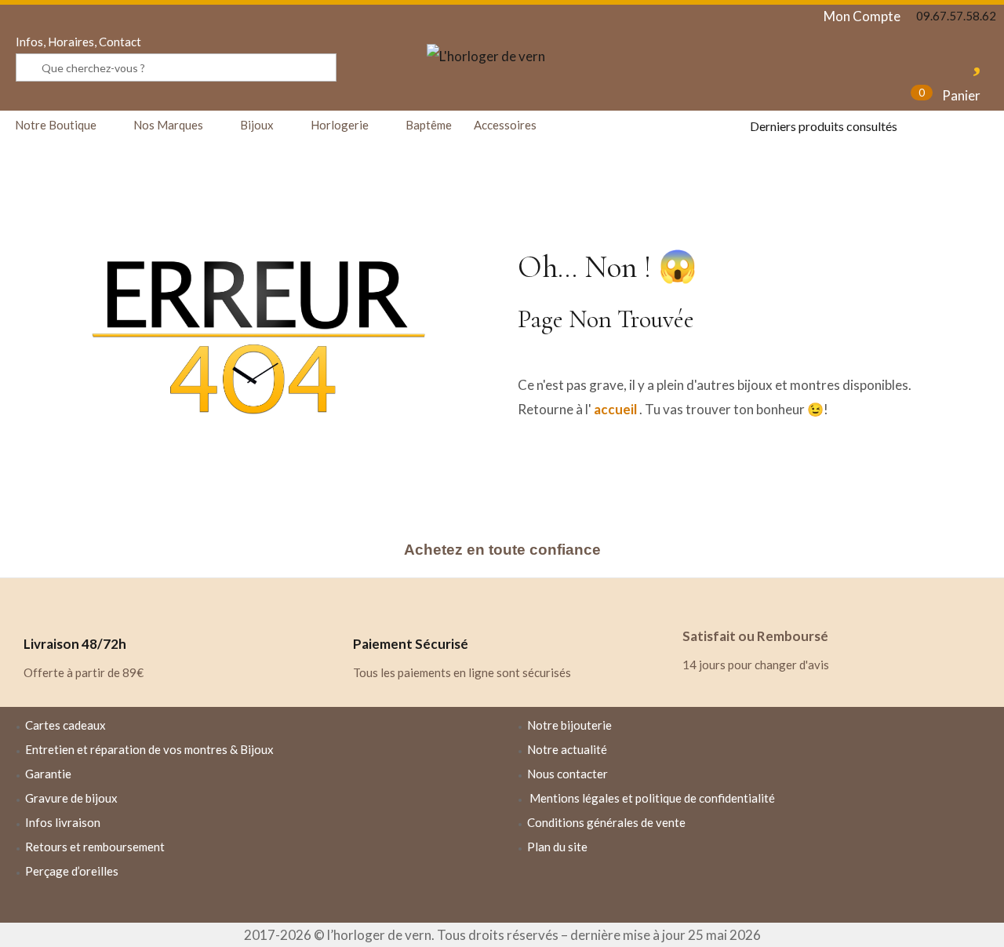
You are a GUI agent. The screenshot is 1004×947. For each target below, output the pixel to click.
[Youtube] (798, 889)
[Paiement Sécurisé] (372, 605)
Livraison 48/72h (75, 644)
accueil (615, 409)
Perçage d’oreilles (71, 871)
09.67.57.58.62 (956, 16)
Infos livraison (62, 822)
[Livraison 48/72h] (43, 605)
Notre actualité (567, 749)
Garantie (48, 774)
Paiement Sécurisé (410, 644)
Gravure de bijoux (71, 798)
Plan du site (557, 847)
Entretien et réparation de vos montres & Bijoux (149, 749)
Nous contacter (567, 774)
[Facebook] (707, 889)
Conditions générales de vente (606, 822)
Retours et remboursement (95, 847)
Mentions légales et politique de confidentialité (652, 798)
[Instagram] (753, 889)
